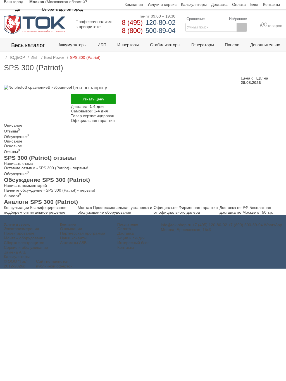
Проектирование (19, 233)
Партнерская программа (82, 233)
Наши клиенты (73, 238)
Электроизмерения (21, 228)
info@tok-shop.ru (176, 225)
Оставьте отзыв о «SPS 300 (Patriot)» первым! (46, 168)
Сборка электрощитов (24, 242)
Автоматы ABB (73, 242)
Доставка (125, 233)
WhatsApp (273, 225)
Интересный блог (133, 242)
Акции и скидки (131, 238)
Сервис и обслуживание (26, 247)
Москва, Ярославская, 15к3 (186, 229)
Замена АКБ (15, 252)
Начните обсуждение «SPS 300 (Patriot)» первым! (49, 190)
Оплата (124, 228)
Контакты (125, 247)
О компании (71, 228)
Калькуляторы (17, 256)
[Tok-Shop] (34, 24)
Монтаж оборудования (25, 238)
